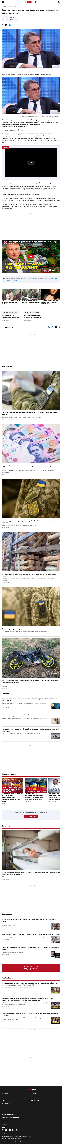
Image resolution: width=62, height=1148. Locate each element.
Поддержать (32, 816)
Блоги (32, 1097)
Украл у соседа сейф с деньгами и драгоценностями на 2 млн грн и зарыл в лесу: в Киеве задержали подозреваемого (31, 715)
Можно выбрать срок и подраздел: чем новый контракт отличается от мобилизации (30, 629)
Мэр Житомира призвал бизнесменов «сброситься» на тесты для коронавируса (33, 318)
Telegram (45, 279)
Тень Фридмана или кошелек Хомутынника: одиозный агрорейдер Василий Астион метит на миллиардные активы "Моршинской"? (29, 984)
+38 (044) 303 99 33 (31, 969)
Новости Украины (12, 6)
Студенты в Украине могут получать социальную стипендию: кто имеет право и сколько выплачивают (28, 467)
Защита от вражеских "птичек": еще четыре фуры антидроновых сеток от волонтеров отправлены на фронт (12, 798)
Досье (3, 1100)
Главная (4, 6)
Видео (33, 1093)
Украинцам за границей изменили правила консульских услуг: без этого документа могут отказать (29, 700)
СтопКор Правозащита (8, 1114)
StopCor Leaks (7, 978)
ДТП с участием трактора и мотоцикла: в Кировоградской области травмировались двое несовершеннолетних (30, 681)
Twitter (5, 280)
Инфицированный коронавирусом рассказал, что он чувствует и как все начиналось (10, 319)
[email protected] (16, 1141)
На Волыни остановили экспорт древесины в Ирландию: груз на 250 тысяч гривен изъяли (29, 575)
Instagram (9, 280)
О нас (3, 1111)
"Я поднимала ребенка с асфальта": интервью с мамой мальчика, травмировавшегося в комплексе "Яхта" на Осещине (31, 873)
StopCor (12, 17)
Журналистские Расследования (10, 1117)
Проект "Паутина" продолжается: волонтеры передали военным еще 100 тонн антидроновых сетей (34, 797)
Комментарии (9, 327)
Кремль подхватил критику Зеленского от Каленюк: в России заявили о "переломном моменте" (30, 948)
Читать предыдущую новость (10, 312)
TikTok (15, 280)
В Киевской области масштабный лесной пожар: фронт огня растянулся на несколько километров (30, 730)
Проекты (4, 1093)
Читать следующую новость (32, 312)
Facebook (50, 279)
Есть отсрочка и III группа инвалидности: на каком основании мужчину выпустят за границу (29, 414)
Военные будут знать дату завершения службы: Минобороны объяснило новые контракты (28, 522)
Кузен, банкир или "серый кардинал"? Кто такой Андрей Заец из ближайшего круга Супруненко (30, 1014)
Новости (4, 1097)
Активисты (5, 1121)
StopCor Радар (6, 1103)
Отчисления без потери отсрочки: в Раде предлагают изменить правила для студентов (31, 934)
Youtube (55, 279)
